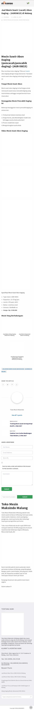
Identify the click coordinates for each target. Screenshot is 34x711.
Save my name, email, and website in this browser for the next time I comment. (16, 467)
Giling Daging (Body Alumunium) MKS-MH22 (13, 691)
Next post (12, 431)
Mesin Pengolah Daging (11, 20)
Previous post (13, 421)
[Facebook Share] (3, 384)
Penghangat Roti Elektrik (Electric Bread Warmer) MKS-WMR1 (16, 681)
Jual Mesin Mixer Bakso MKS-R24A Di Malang (13, 677)
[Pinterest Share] (12, 384)
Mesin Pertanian (24, 20)
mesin (28, 71)
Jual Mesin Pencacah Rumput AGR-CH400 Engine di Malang (15, 686)
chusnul (6, 17)
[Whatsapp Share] (16, 384)
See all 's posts (17, 415)
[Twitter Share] (7, 384)
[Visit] (17, 397)
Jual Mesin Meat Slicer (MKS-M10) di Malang (13, 673)
